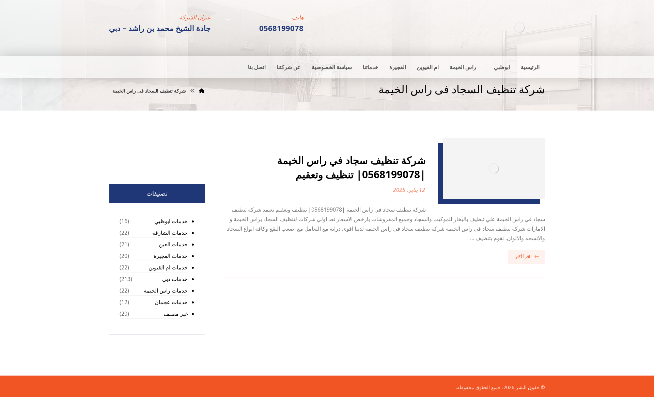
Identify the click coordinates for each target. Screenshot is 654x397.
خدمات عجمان (171, 302)
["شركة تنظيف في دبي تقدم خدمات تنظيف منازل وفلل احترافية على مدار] (519, 27)
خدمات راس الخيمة (166, 290)
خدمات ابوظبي (171, 221)
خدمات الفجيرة (171, 256)
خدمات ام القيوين (168, 267)
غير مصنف (176, 313)
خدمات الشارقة (170, 232)
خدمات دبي (175, 279)
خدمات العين (173, 244)
